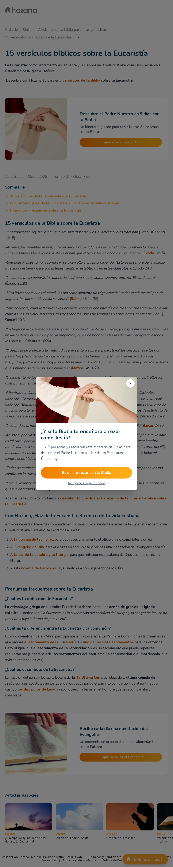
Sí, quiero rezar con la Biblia (86, 472)
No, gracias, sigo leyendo (86, 483)
